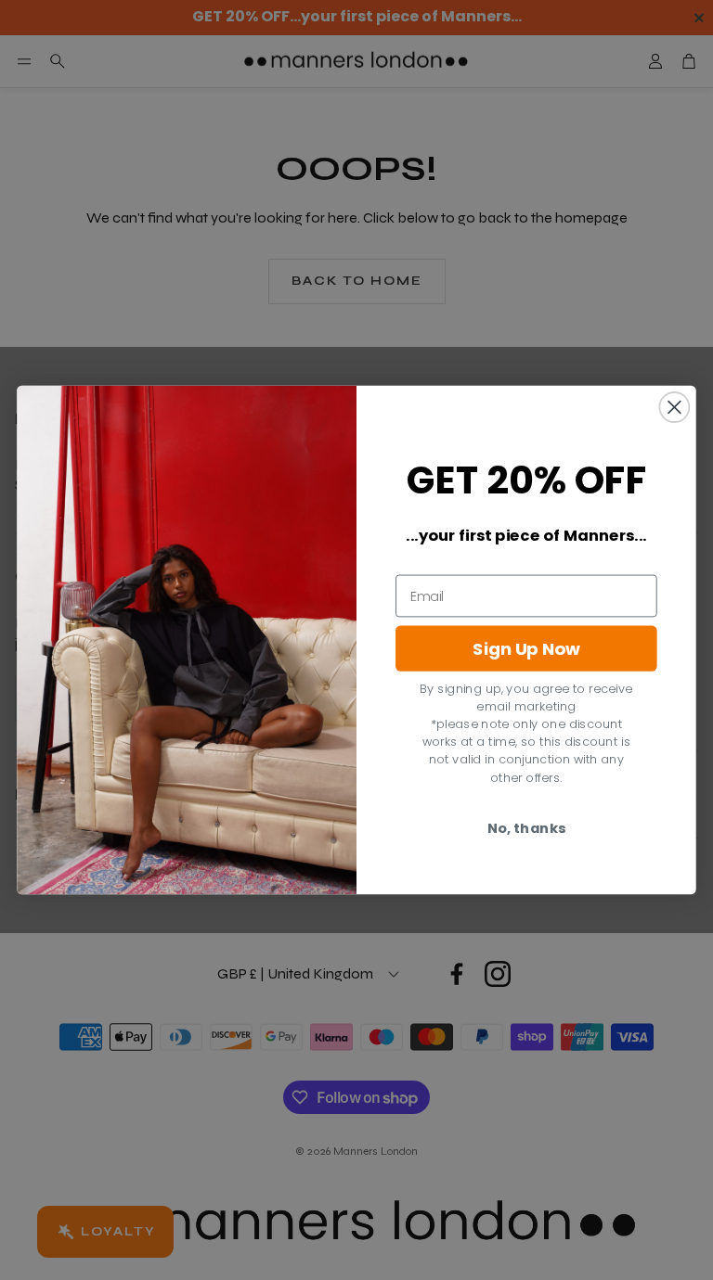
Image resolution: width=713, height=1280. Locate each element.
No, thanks (526, 828)
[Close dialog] (674, 407)
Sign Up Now (526, 649)
